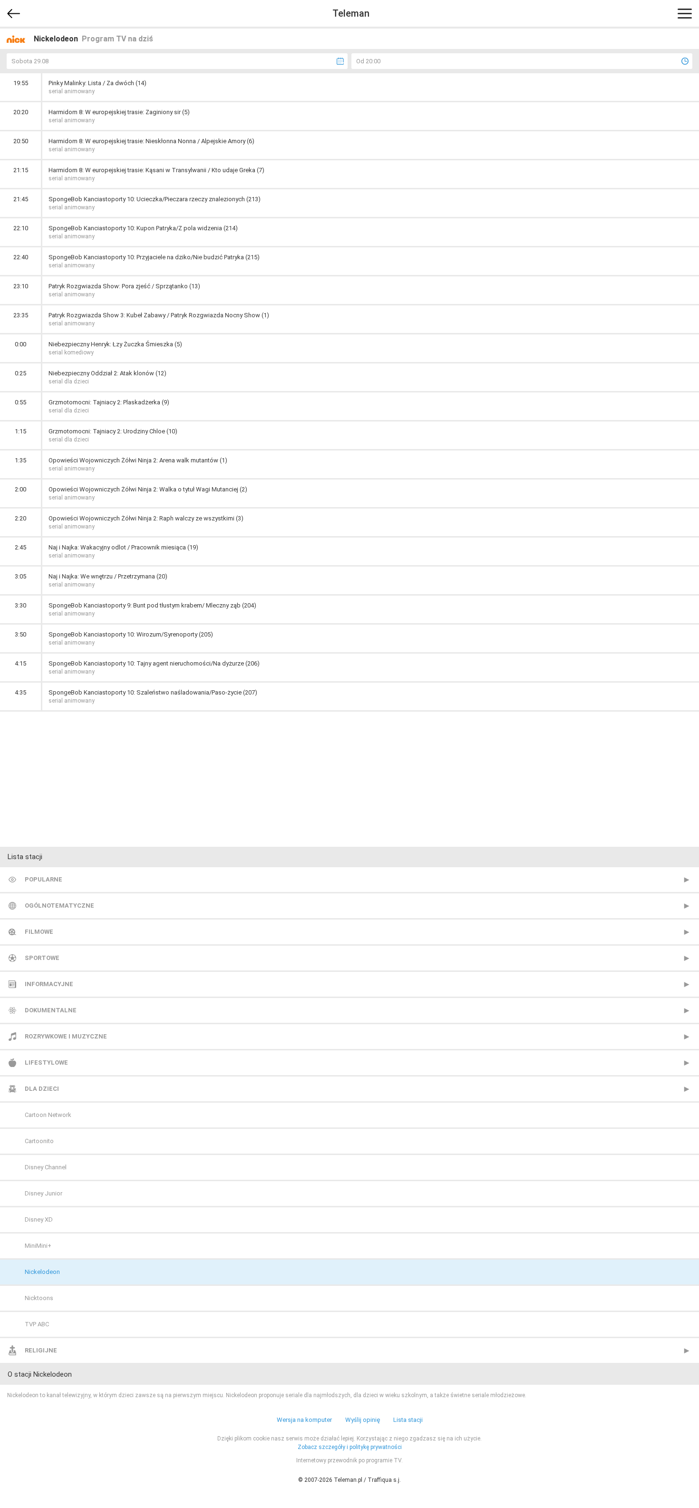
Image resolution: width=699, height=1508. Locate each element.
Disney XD (39, 1219)
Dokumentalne (51, 1010)
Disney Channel (46, 1167)
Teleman (350, 13)
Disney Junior (43, 1193)
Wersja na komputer (304, 1419)
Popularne (43, 879)
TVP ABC (37, 1324)
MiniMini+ (38, 1245)
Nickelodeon (42, 1271)
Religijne (41, 1350)
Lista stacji (408, 1419)
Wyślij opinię (362, 1419)
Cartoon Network (48, 1114)
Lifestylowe (46, 1062)
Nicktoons (39, 1298)
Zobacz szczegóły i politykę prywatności (350, 1447)
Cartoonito (39, 1141)
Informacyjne (49, 984)
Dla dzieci (42, 1088)
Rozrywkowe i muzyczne (66, 1036)
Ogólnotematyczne (59, 905)
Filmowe (39, 931)
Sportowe (42, 957)
